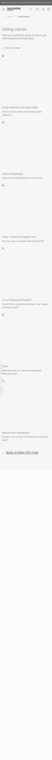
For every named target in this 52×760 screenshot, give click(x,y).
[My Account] (43, 9)
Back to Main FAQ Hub (22, 452)
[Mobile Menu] (4, 9)
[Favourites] (37, 9)
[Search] (31, 9)
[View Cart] (48, 9)
